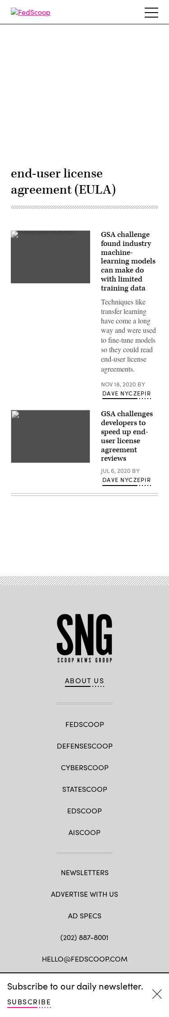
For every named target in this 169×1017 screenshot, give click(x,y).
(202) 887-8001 (84, 937)
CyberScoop (85, 767)
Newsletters (85, 872)
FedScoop (84, 724)
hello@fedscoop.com (85, 958)
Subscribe (29, 1001)
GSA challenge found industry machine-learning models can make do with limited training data (128, 261)
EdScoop (84, 810)
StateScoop (84, 789)
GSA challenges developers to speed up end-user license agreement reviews (127, 436)
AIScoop (84, 832)
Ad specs (84, 915)
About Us (85, 680)
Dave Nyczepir (126, 393)
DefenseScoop (85, 745)
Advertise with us (84, 894)
